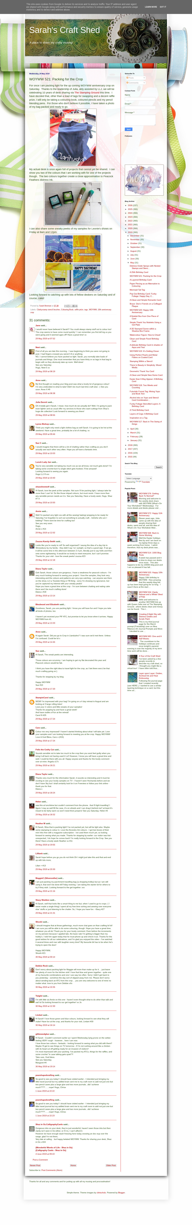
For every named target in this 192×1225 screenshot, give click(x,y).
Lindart (39, 1015)
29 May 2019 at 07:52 (45, 338)
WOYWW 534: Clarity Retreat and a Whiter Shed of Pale (151, 594)
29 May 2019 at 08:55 (45, 415)
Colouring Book (67, 310)
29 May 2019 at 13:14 (45, 596)
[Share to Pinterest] (76, 306)
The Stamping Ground (86, 92)
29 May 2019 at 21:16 (45, 891)
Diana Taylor (42, 569)
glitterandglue (42, 1034)
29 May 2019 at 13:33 (45, 623)
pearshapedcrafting (45, 1075)
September (135, 247)
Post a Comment (40, 1160)
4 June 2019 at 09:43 (45, 1154)
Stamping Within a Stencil (141, 361)
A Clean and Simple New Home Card (146, 375)
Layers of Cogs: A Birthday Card (144, 414)
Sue (37, 651)
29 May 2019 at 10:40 (45, 478)
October (134, 243)
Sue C (38, 443)
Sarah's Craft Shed (64, 30)
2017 (130, 449)
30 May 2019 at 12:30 (45, 1006)
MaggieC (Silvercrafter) (46, 878)
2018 (130, 445)
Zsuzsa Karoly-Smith (45, 541)
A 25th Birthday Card (139, 272)
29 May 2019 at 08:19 (45, 371)
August (133, 251)
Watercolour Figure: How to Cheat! (145, 335)
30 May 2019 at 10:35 (45, 987)
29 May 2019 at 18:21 (45, 765)
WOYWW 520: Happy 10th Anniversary (141, 311)
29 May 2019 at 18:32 (45, 814)
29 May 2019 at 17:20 (45, 689)
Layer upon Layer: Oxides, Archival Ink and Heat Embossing (150, 675)
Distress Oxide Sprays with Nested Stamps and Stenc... (145, 267)
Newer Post (35, 1165)
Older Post (111, 1165)
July (132, 255)
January (134, 440)
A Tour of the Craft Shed (149, 656)
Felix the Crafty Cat (45, 749)
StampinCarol (42, 697)
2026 (130, 205)
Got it (163, 7)
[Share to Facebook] (73, 306)
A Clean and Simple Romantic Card (145, 300)
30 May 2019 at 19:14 (45, 1066)
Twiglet (39, 996)
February (134, 436)
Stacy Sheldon (42, 900)
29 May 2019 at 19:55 (45, 845)
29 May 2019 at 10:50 (45, 502)
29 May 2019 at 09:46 (45, 434)
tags (86, 310)
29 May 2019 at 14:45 (45, 642)
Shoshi (39, 922)
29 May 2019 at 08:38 (45, 393)
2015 (130, 457)
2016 (130, 453)
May (132, 262)
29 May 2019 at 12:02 (45, 533)
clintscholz (101, 1192)
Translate (146, 482)
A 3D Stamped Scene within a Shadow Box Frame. (143, 330)
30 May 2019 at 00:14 (45, 957)
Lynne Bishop (42, 424)
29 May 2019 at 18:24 (45, 793)
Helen (38, 801)
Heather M (40, 823)
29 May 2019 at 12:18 (45, 560)
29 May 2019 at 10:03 (45, 453)
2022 (130, 221)
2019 (130, 232)
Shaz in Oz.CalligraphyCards (49, 1124)
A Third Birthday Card (139, 410)
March (133, 432)
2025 (130, 209)
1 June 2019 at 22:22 (45, 1091)
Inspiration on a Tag (138, 418)
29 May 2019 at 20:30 (45, 869)
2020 (130, 228)
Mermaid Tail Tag (137, 290)
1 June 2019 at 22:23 (45, 1115)
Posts (131, 78)
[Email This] (65, 306)
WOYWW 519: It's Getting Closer (144, 351)
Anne (38, 380)
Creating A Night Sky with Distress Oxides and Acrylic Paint (150, 616)
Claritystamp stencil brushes (48, 310)
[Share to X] (71, 306)
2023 (130, 217)
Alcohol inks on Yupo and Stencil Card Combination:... (144, 398)
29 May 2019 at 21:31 (45, 913)
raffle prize (79, 310)
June (132, 259)
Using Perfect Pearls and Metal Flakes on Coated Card (143, 356)
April (132, 429)
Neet (38, 347)
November (135, 239)
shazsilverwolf (42, 487)
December (135, 236)
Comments (133, 83)
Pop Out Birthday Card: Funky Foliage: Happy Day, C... (143, 295)
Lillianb (39, 853)
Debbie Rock (42, 966)
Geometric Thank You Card (142, 371)
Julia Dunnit (41, 402)
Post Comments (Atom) (51, 1170)
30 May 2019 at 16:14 (45, 1025)
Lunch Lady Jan (43, 462)
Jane (38, 325)
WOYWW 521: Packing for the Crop (145, 276)
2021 (130, 224)
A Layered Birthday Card (141, 280)
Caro (38, 728)
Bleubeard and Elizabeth (47, 604)
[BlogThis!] (68, 306)
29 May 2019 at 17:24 (45, 719)
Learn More (151, 7)
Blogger (121, 1192)
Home (73, 1165)
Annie (38, 511)
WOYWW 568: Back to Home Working (149, 534)
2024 (130, 213)
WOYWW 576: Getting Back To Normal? (149, 494)
